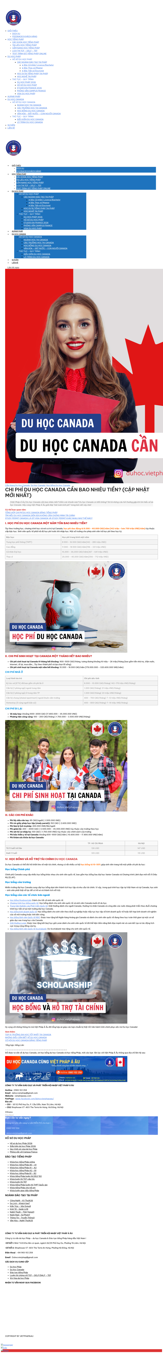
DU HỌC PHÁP (14, 56)
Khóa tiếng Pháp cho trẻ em (22, 1187)
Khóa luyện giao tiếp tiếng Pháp (24, 1190)
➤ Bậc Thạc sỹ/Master (32, 68)
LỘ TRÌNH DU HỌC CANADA (30, 122)
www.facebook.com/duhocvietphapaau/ (34, 1099)
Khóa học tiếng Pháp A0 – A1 (23, 1165)
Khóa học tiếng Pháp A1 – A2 (23, 1167)
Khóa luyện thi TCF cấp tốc (22, 1179)
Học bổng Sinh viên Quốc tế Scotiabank (28, 929)
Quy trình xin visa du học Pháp (23, 1149)
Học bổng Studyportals (20, 900)
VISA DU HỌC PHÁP (26, 93)
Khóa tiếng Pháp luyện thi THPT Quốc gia (28, 1185)
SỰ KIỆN (11, 125)
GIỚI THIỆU (13, 31)
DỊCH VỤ (16, 33)
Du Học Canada (38, 485)
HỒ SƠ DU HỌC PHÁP (27, 85)
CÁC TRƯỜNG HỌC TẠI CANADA (32, 108)
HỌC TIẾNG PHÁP (16, 39)
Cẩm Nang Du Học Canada (17, 485)
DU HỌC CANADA (16, 99)
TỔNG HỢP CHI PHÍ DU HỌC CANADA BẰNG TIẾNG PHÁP (31, 512)
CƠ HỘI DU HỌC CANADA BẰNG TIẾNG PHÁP (26, 1040)
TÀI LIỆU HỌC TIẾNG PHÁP (24, 45)
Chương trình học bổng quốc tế (24, 903)
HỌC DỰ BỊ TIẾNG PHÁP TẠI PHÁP (32, 73)
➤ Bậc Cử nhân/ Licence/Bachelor (38, 65)
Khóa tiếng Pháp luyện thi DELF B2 (26, 1176)
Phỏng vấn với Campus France (23, 1152)
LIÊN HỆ (11, 128)
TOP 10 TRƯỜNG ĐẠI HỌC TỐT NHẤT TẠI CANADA (28, 1034)
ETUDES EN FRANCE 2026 (29, 88)
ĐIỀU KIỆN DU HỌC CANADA (30, 119)
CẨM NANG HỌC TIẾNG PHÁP (26, 48)
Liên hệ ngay (13, 267)
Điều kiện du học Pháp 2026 (23, 1146)
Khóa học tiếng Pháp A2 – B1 (23, 1170)
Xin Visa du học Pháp (19, 1278)
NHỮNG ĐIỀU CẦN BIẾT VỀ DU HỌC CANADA (26, 1037)
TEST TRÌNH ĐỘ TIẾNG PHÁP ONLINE (29, 53)
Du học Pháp (15, 1267)
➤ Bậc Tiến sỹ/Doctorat (33, 71)
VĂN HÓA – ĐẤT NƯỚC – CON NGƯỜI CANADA (39, 113)
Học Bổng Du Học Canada (58, 485)
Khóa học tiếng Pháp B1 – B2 (23, 1173)
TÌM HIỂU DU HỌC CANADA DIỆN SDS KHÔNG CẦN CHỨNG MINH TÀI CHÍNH (40, 515)
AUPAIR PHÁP (14, 96)
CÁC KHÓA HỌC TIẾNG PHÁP (25, 42)
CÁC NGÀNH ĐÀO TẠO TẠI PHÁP (32, 62)
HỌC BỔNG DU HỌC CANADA (31, 111)
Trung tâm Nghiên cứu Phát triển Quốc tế (28, 906)
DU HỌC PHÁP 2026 (26, 82)
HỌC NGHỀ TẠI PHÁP (26, 76)
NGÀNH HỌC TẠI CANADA (29, 105)
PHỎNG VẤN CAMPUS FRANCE (31, 91)
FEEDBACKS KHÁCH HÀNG (24, 36)
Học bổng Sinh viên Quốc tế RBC (25, 917)
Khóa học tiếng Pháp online (22, 1162)
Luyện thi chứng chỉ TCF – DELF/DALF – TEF (30, 1275)
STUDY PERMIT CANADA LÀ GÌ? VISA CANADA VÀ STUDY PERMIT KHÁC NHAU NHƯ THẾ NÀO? (48, 518)
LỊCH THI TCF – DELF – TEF (24, 51)
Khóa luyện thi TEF (18, 1182)
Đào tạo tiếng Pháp (19, 1272)
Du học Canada (17, 1269)
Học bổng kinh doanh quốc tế (23, 911)
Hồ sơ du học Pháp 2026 (21, 1143)
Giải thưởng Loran (18, 923)
